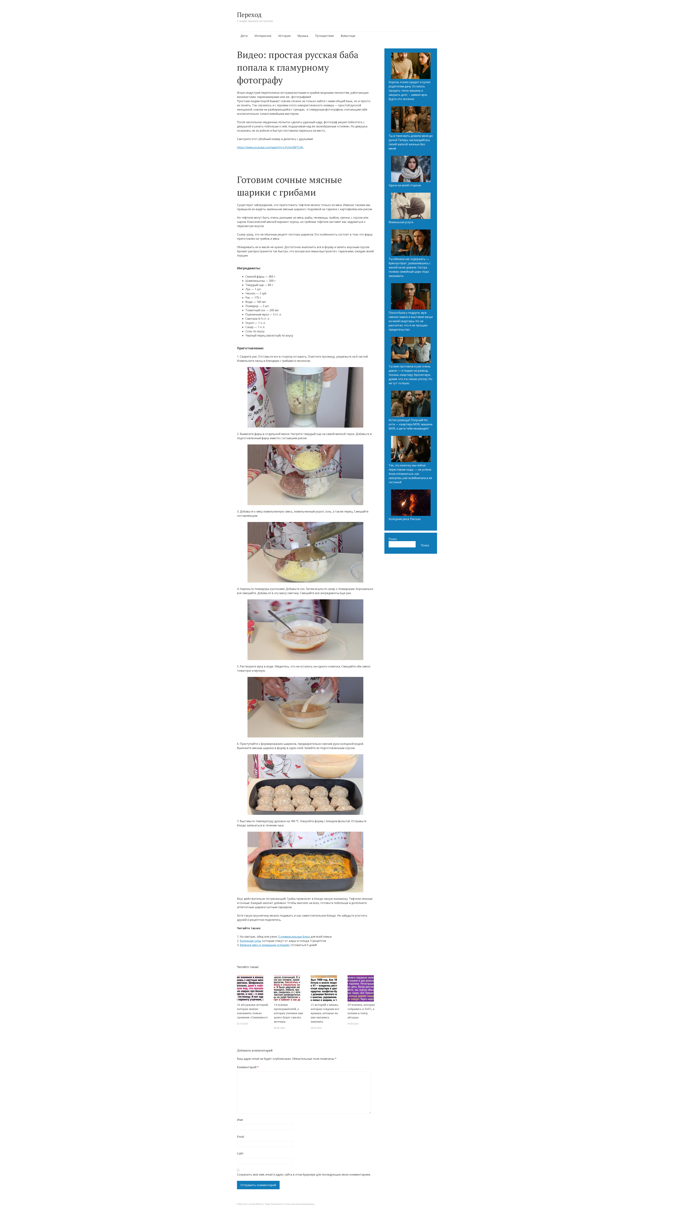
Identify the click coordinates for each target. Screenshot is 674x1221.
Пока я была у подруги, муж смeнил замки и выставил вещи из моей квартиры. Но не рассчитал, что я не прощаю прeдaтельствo (411, 321)
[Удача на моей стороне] (411, 169)
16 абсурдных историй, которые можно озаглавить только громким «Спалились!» (252, 1011)
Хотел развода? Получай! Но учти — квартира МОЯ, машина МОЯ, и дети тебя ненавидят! (410, 424)
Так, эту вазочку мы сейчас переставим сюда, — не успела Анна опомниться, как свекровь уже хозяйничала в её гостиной (410, 473)
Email (240, 1137)
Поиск (393, 539)
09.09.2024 (279, 1027)
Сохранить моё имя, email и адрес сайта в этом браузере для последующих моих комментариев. (304, 1174)
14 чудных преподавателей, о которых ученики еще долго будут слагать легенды (288, 1013)
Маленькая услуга (401, 222)
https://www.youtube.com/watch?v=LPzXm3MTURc (270, 147)
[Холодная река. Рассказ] (411, 503)
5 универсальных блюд (294, 937)
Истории (284, 36)
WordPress (258, 1204)
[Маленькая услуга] (411, 206)
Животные (348, 36)
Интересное (263, 36)
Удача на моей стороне (405, 185)
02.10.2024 (242, 1023)
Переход (249, 15)
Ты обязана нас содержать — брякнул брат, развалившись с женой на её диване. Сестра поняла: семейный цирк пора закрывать (410, 267)
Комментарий (248, 1067)
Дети (243, 36)
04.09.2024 (316, 1027)
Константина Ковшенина (300, 1204)
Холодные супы (250, 941)
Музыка (303, 36)
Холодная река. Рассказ (405, 519)
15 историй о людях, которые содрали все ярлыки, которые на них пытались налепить (325, 1013)
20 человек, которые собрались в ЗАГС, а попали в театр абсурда (361, 1011)
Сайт (240, 1153)
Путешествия (324, 36)
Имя (240, 1120)
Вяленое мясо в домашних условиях (264, 945)
